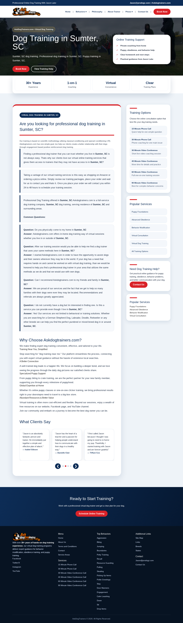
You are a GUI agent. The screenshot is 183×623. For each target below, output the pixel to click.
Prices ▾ (129, 12)
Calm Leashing (103, 596)
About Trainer (114, 12)
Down (99, 600)
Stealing (100, 571)
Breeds (139, 546)
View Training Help (43, 69)
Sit (98, 605)
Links (138, 542)
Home (67, 12)
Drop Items (101, 609)
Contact (61, 550)
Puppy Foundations (140, 212)
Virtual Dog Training (140, 243)
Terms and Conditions (67, 546)
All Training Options (140, 251)
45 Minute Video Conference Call (72, 577)
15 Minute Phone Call (67, 565)
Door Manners (103, 588)
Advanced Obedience (141, 220)
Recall (99, 559)
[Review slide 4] (70, 466)
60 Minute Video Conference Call (72, 581)
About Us (62, 542)
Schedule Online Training (91, 513)
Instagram (16, 567)
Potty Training (103, 555)
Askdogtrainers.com (161, 3)
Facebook (16, 558)
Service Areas (64, 555)
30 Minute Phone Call (67, 569)
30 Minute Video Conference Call (72, 573)
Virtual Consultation (140, 235)
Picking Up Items (104, 575)
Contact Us (143, 12)
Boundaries (102, 550)
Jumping (100, 546)
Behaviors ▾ (81, 12)
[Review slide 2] (65, 466)
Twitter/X (16, 563)
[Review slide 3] (68, 466)
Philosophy (97, 12)
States (138, 550)
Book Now (162, 12)
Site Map (139, 538)
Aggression (101, 538)
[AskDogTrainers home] (33, 537)
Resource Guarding (105, 563)
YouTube (16, 571)
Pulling (99, 567)
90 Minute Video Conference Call (72, 585)
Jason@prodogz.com (140, 3)
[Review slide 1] (63, 466)
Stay (99, 584)
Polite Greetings (103, 580)
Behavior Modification (141, 228)
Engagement (102, 592)
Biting (99, 542)
